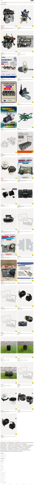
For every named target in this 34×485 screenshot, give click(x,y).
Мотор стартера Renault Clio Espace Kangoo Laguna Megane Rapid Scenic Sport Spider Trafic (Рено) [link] (25, 79)
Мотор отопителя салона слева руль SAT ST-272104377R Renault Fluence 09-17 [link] (25, 333)
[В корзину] (16, 26)
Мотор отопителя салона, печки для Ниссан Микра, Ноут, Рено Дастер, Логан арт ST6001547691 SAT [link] (8, 154)
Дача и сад (2, 470)
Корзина (23, 484)
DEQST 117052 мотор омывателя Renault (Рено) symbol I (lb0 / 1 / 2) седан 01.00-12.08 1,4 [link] (8, 333)
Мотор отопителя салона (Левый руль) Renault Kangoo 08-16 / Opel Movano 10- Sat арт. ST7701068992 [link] (25, 308)
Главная (3, 484)
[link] (3, 442)
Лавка (10, 484)
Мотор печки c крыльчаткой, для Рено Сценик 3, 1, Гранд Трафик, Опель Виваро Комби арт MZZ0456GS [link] (24, 206)
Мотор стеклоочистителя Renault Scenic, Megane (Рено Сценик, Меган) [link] (24, 104)
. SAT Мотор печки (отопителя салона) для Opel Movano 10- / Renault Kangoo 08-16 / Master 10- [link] (8, 436)
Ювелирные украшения (3, 476)
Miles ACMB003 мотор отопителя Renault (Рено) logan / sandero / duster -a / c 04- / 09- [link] (25, 385)
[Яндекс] (5, 482)
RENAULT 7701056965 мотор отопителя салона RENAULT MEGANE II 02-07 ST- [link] (25, 257)
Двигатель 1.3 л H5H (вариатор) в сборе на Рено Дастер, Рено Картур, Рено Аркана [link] (8, 54)
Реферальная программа (3, 459)
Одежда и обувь (2, 466)
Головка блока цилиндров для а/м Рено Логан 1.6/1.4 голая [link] (23, 154)
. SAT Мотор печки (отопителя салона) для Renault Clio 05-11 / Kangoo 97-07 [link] (25, 411)
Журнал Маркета (2, 480)
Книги (1, 471)
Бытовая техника (2, 463)
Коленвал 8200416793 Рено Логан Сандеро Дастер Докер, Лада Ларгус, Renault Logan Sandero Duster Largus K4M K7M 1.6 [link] (8, 79)
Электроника (2, 465)
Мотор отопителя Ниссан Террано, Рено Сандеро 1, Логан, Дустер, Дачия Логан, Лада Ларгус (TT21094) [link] (8, 180)
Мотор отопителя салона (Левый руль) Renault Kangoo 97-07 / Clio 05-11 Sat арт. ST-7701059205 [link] (8, 308)
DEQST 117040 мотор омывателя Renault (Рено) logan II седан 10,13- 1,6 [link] (24, 231)
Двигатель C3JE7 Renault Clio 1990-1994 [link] (21, 54)
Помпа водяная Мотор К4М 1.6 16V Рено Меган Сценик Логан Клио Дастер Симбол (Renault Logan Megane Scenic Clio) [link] (24, 180)
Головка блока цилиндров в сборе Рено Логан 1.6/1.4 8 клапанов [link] (7, 104)
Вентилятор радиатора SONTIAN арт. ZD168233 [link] (22, 129)
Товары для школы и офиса (3, 472)
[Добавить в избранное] (16, 5)
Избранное (17, 484)
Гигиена (1, 464)
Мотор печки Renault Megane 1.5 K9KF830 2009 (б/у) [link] (6, 385)
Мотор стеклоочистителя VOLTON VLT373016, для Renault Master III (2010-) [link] (8, 129)
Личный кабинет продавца (3, 454)
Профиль (30, 484)
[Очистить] (31, 2)
